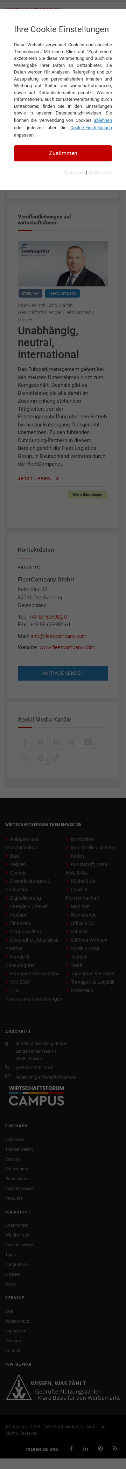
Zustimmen (63, 153)
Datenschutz (100, 172)
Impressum (74, 172)
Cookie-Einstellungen (91, 127)
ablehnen (103, 120)
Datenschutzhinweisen (78, 113)
